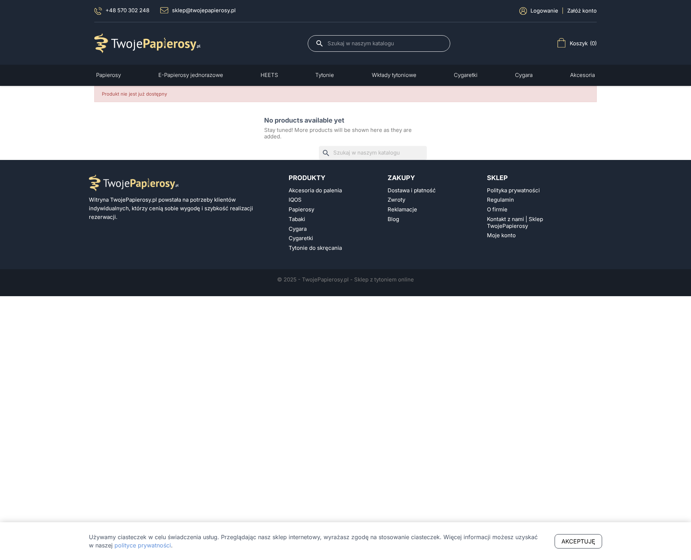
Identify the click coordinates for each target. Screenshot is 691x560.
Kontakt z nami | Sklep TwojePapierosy (515, 222)
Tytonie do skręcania (315, 248)
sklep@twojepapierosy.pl (204, 10)
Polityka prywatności (513, 190)
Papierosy (301, 209)
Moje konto (501, 235)
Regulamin (500, 200)
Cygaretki (301, 238)
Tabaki (297, 219)
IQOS (295, 200)
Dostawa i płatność (412, 190)
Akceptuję (578, 541)
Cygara (298, 229)
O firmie (497, 209)
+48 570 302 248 (127, 10)
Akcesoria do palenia (315, 190)
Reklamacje (402, 209)
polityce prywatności (142, 545)
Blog (393, 219)
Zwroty (396, 200)
